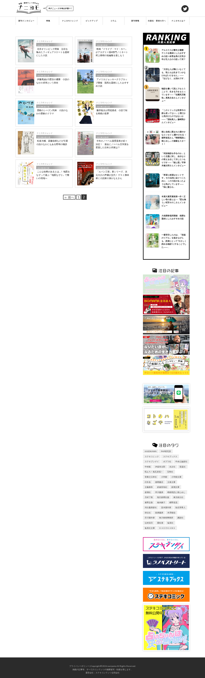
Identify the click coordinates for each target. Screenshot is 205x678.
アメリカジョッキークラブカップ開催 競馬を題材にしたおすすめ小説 (112, 82)
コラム (114, 21)
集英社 (170, 523)
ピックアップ (92, 21)
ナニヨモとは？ (179, 21)
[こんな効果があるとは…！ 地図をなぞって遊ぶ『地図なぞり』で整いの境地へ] (26, 173)
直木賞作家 (166, 507)
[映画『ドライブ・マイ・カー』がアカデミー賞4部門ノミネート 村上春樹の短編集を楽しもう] (85, 51)
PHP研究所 (166, 451)
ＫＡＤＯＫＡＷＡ (167, 528)
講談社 (180, 517)
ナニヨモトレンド (70, 21)
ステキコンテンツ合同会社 (107, 672)
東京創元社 (178, 497)
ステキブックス (170, 456)
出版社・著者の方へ (157, 21)
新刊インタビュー (26, 21)
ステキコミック (152, 456)
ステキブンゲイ (152, 461)
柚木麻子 (161, 502)
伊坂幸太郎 (160, 466)
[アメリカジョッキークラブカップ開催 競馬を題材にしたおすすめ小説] (85, 81)
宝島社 (170, 471)
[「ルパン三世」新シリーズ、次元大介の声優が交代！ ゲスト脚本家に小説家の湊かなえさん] (85, 173)
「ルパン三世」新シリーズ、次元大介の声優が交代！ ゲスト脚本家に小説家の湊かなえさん (112, 174)
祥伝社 (148, 512)
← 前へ (69, 197)
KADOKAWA (151, 451)
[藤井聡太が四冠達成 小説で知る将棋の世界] (85, 112)
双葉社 (183, 466)
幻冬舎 (148, 482)
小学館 (164, 477)
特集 (48, 21)
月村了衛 (149, 497)
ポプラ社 (167, 461)
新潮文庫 (175, 487)
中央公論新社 (181, 461)
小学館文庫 (176, 477)
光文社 (172, 466)
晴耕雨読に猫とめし (176, 492)
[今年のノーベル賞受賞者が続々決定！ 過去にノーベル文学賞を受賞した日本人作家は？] (85, 143)
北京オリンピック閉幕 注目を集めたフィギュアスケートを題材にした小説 (52, 52)
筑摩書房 (159, 512)
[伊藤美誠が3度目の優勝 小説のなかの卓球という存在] (26, 81)
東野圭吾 (149, 502)
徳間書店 (159, 482)
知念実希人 (180, 507)
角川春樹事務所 (166, 517)
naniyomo (112, 666)
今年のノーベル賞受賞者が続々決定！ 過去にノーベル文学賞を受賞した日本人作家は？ (112, 144)
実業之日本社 (151, 477)
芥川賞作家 (150, 517)
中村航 (148, 466)
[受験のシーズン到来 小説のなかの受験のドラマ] (26, 112)
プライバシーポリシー (79, 666)
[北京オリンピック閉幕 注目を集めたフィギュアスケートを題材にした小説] (26, 50)
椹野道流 (173, 502)
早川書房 (159, 492)
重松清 (160, 523)
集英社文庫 (150, 528)
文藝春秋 (149, 487)
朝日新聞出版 (163, 497)
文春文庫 (171, 482)
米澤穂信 (171, 512)
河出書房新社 (151, 507)
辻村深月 (149, 523)
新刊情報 (135, 21)
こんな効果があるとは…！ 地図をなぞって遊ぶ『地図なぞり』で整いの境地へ (53, 174)
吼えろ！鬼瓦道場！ (154, 471)
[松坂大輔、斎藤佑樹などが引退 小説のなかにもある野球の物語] (26, 142)
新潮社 (148, 492)
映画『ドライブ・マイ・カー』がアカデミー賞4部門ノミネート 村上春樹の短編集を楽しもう (113, 52)
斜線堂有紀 (162, 487)
